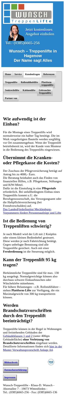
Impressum (10, 377)
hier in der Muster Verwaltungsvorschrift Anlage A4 (32, 348)
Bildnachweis (11, 362)
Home (8, 74)
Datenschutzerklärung (15, 370)
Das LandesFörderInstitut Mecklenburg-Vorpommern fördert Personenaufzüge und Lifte (32, 211)
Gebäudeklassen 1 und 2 (17, 336)
